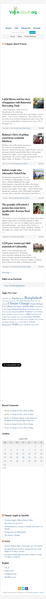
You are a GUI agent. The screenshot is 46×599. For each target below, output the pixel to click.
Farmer (9, 309)
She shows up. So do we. (13, 523)
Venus (35, 319)
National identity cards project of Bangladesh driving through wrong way (20, 419)
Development (37, 307)
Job (16, 28)
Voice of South (19, 322)
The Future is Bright (12, 535)
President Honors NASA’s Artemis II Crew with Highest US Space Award (22, 550)
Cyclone (17, 306)
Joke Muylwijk (35, 314)
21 (29, 457)
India (28, 313)
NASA (7, 541)
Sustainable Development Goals (19, 319)
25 (11, 461)
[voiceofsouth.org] (23, 15)
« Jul (3, 468)
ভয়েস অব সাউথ (34, 325)
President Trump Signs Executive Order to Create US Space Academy (23, 555)
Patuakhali (13, 317)
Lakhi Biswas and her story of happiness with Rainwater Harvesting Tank (16, 102)
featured (15, 309)
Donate (37, 28)
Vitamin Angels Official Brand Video (18, 520)
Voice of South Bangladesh (14, 285)
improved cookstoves (20, 314)
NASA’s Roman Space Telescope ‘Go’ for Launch (23, 546)
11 (11, 453)
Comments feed (10, 574)
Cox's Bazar (7, 306)
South (8, 319)
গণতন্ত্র (24, 325)
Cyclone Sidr (27, 306)
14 (29, 453)
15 (35, 453)
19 (17, 457)
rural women (20, 317)
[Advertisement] (24, 20)
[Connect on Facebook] (26, 588)
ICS (13, 314)
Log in (6, 567)
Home (8, 28)
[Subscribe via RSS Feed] (19, 588)
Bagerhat (16, 298)
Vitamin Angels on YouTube (16, 515)
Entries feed (9, 570)
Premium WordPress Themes (36, 592)
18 (11, 457)
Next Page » (6, 272)
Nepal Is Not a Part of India (22, 410)
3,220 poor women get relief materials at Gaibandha (16, 244)
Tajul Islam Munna (21, 128)
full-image (23, 309)
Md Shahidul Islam (18, 163)
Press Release (30, 36)
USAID (31, 319)
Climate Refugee (36, 303)
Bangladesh (33, 297)
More (40, 128)
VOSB (15, 324)
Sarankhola (28, 317)
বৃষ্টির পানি (29, 325)
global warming (25, 311)
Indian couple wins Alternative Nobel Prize (14, 171)
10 (5, 453)
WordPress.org (10, 577)
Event (12, 36)
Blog (20, 36)
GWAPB (8, 314)
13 (23, 453)
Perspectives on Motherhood (15, 532)
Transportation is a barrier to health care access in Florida (23, 527)
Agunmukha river (7, 298)
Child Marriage (25, 301)
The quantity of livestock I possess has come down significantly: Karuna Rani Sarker (16, 209)
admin (18, 237)
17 (5, 457)
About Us (25, 28)
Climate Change (18, 303)
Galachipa (31, 309)
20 (23, 457)
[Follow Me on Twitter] (23, 588)
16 (41, 453)
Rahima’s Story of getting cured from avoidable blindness (15, 137)
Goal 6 (34, 312)
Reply (28, 128)
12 (17, 453)
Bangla (22, 298)
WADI (20, 325)
